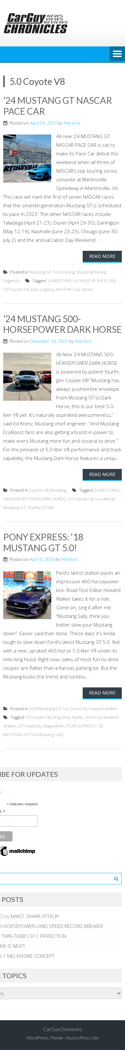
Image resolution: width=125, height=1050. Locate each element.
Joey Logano (42, 289)
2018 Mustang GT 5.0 (48, 708)
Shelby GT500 (41, 507)
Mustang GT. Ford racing (52, 272)
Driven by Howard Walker (94, 708)
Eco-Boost (104, 499)
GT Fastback (29, 726)
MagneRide (53, 726)
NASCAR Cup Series (74, 289)
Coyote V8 (38, 490)
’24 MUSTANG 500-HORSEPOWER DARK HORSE (62, 324)
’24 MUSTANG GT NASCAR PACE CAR (57, 106)
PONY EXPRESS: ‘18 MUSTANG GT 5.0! (43, 542)
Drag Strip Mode (67, 717)
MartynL (71, 123)
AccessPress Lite (82, 1037)
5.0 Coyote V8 (16, 289)
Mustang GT (14, 507)
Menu (117, 54)
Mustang (58, 490)
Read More (102, 256)
